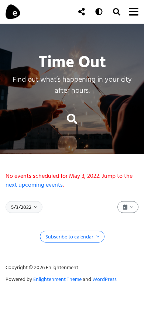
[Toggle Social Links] (81, 12)
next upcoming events (34, 185)
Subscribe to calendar (70, 236)
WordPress (104, 279)
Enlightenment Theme (57, 279)
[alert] (72, 180)
